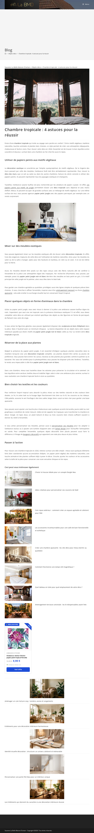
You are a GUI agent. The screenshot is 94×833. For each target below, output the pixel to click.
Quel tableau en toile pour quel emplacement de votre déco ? (58, 587)
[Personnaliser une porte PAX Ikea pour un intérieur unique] (47, 764)
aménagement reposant (65, 290)
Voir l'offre (18, 669)
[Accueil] (5, 54)
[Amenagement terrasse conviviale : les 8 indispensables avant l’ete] (18, 610)
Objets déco (36, 67)
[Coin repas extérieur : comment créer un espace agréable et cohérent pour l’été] (18, 516)
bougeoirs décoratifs (31, 434)
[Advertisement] (47, 30)
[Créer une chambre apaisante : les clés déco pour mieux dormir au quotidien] (18, 554)
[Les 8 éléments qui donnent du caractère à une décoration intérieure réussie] (47, 789)
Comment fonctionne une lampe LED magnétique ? (54, 567)
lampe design (60, 429)
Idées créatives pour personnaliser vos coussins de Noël (56, 490)
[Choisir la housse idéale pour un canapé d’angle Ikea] (18, 478)
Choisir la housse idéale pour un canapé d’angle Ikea (55, 472)
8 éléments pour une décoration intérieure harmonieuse (26, 726)
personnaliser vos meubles (62, 426)
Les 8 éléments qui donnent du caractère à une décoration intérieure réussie (34, 802)
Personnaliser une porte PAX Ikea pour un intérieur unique (27, 777)
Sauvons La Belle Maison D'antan (17, 67)
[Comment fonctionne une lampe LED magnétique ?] (18, 574)
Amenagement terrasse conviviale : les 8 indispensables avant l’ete (60, 605)
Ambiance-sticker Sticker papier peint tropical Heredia (17, 657)
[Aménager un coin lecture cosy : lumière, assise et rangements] (47, 688)
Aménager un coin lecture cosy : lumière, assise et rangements (29, 701)
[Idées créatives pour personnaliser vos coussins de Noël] (18, 498)
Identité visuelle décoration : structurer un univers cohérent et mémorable (33, 751)
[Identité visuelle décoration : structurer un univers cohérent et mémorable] (47, 738)
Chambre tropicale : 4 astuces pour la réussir (34, 54)
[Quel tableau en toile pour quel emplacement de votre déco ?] (18, 593)
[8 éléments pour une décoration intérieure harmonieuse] (47, 713)
